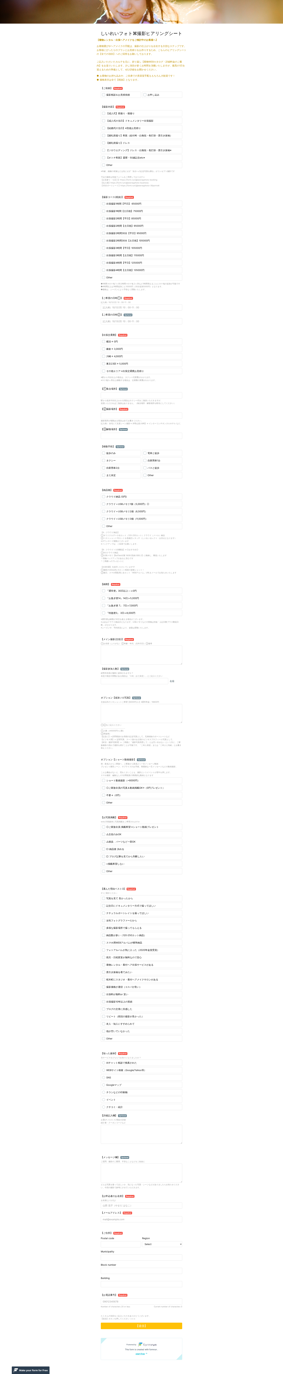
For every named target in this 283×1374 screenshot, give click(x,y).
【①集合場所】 (114, 388)
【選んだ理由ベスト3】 (118, 888)
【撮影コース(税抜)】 (117, 197)
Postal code (107, 1238)
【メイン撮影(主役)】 (117, 639)
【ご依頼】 (111, 88)
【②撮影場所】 (114, 408)
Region (146, 1238)
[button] (141, 1349)
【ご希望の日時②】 (116, 314)
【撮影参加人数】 (114, 668)
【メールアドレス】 (116, 1212)
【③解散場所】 (114, 429)
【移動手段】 (112, 446)
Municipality (107, 1251)
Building (105, 1278)
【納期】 (110, 584)
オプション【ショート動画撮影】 (123, 759)
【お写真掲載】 (114, 817)
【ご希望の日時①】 (116, 297)
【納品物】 (111, 490)
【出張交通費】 (114, 334)
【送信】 (141, 1326)
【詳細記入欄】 (113, 1115)
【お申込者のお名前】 (117, 1196)
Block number (108, 1264)
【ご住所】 (111, 1232)
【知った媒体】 (114, 1053)
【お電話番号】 (114, 1294)
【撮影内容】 (112, 106)
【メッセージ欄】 (114, 1157)
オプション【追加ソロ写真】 (120, 697)
